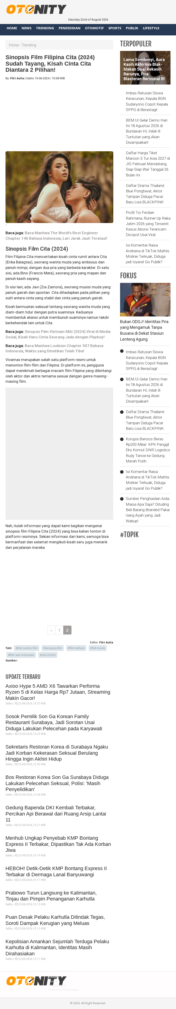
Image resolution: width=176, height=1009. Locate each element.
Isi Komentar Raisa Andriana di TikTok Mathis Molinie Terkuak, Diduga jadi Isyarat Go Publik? (147, 253)
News (26, 28)
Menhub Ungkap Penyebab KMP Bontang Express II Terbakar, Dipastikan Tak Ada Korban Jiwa (58, 844)
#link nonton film (27, 648)
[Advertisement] (59, 116)
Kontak (53, 981)
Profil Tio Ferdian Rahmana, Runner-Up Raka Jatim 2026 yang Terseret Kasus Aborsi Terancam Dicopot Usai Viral (148, 223)
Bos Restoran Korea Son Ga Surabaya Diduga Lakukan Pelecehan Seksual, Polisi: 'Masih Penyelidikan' (57, 783)
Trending (45, 28)
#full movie (97, 648)
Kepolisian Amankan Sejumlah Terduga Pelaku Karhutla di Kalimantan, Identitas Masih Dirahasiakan (57, 947)
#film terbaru (76, 648)
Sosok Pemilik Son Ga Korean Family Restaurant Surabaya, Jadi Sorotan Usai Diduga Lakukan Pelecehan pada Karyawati (54, 722)
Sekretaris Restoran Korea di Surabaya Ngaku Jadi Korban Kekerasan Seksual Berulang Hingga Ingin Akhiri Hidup (57, 753)
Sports (114, 28)
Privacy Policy (57, 985)
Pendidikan (69, 28)
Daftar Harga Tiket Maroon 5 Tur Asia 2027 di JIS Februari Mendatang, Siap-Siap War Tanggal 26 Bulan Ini (148, 164)
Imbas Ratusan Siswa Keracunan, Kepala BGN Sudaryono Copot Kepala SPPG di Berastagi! (147, 101)
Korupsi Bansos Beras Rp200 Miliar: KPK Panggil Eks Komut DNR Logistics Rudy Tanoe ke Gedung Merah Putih (148, 450)
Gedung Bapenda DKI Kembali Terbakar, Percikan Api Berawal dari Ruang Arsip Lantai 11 (56, 814)
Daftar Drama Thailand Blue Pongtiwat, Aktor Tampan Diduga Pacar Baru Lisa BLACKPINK (145, 193)
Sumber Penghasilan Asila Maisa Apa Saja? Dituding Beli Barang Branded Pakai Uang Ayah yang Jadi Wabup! (148, 509)
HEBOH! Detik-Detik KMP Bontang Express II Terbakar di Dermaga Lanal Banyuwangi (56, 871)
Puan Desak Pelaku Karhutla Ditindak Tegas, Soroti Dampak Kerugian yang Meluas (55, 920)
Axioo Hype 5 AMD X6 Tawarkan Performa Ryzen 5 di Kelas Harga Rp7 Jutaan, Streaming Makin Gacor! (58, 692)
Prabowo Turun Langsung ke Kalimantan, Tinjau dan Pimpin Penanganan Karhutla (51, 896)
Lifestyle (151, 28)
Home (12, 28)
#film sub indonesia (21, 655)
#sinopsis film (52, 648)
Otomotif (94, 28)
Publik (132, 28)
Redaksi (54, 977)
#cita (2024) (48, 655)
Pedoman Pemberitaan (63, 989)
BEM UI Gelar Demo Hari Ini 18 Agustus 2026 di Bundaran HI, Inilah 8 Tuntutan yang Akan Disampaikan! (146, 131)
